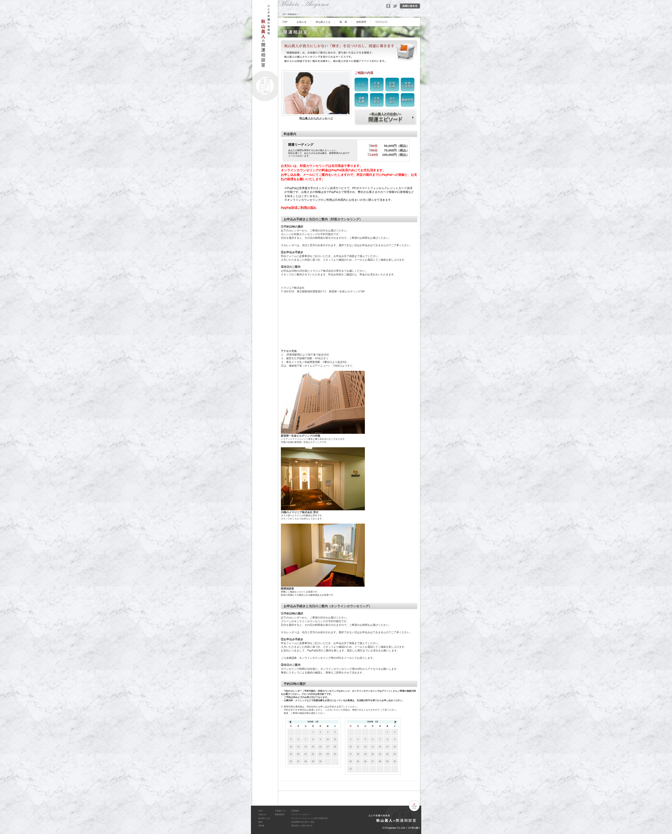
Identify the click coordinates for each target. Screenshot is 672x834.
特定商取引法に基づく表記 (302, 822)
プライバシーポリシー (301, 814)
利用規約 (295, 811)
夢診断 (261, 826)
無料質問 (361, 21)
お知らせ (301, 21)
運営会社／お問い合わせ (302, 826)
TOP (284, 14)
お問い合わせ (410, 6)
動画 (260, 822)
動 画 (343, 21)
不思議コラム (280, 811)
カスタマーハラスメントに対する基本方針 (309, 818)
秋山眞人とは (323, 21)
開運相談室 (292, 14)
